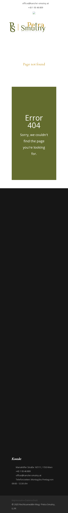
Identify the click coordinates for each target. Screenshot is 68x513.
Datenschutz (31, 500)
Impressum (17, 500)
